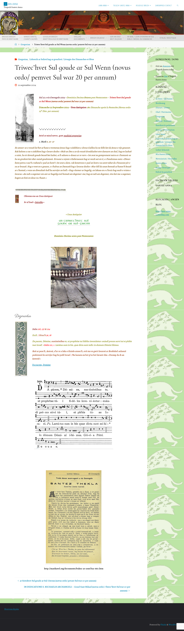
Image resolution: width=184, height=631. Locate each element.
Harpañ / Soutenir (164, 120)
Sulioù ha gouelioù (164, 172)
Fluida (163, 624)
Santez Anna (161, 163)
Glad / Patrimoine (163, 112)
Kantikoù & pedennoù (165, 125)
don (165, 76)
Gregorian (25, 44)
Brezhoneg (160, 103)
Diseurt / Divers (163, 107)
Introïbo (39, 202)
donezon (166, 66)
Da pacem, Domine (41, 364)
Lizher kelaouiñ (162, 149)
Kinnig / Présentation (165, 129)
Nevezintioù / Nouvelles (166, 158)
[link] (177, 5)
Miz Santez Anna (163, 154)
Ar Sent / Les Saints (164, 98)
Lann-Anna (160, 134)
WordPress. (174, 624)
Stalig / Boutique (163, 167)
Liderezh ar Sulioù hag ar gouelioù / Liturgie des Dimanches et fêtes (61, 59)
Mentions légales (11, 609)
